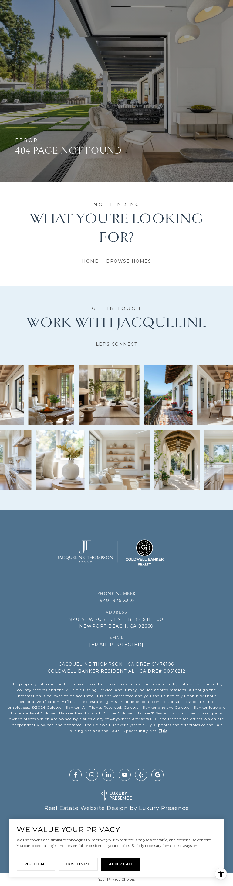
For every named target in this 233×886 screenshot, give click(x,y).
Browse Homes (128, 261)
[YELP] (141, 775)
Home (90, 261)
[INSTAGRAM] (92, 775)
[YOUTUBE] (125, 775)
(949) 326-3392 (116, 600)
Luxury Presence (164, 808)
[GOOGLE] (157, 775)
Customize (78, 864)
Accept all (121, 864)
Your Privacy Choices (116, 879)
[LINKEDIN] (108, 775)
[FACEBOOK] (75, 775)
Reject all (35, 864)
